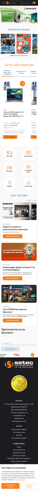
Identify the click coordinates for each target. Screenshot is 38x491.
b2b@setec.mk (19, 418)
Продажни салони (19, 453)
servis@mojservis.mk (19, 421)
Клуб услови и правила (19, 429)
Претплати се (10, 349)
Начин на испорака (19, 456)
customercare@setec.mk (19, 413)
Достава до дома (19, 432)
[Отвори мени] (3, 3)
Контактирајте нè (19, 450)
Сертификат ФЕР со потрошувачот (19, 458)
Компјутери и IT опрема (21, 72)
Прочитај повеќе (20, 480)
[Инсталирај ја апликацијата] (25, 3)
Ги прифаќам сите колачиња (10, 486)
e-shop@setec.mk (19, 415)
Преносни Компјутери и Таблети (7, 72)
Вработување (19, 464)
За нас (19, 447)
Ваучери (19, 435)
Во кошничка (11, 137)
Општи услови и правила (19, 461)
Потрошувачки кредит (19, 438)
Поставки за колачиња (29, 486)
